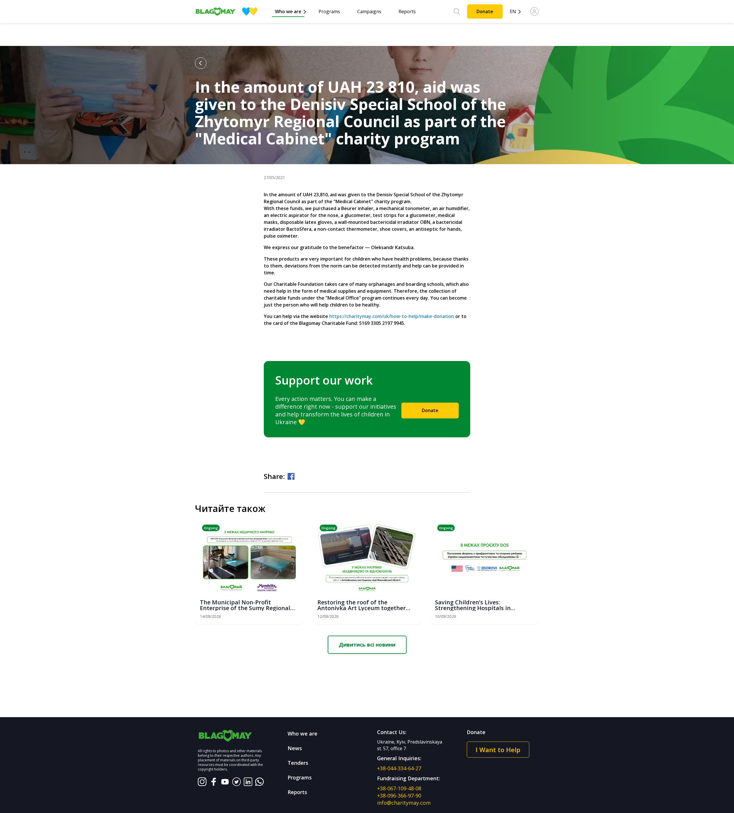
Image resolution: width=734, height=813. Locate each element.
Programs (329, 11)
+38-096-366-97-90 (399, 795)
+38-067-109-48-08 (399, 788)
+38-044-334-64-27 (399, 768)
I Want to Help (498, 749)
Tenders (298, 762)
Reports (407, 11)
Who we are (288, 11)
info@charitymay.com (404, 802)
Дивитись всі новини (367, 644)
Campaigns (369, 11)
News (295, 748)
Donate (485, 11)
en (513, 12)
